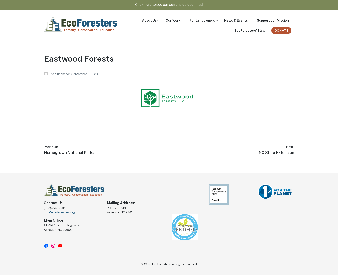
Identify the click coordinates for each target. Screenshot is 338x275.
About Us (149, 20)
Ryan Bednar (58, 73)
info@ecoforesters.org (59, 212)
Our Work (173, 20)
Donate (281, 30)
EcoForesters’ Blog (250, 30)
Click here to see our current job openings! (169, 5)
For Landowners (202, 20)
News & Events (236, 20)
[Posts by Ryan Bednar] (46, 73)
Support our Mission (273, 20)
